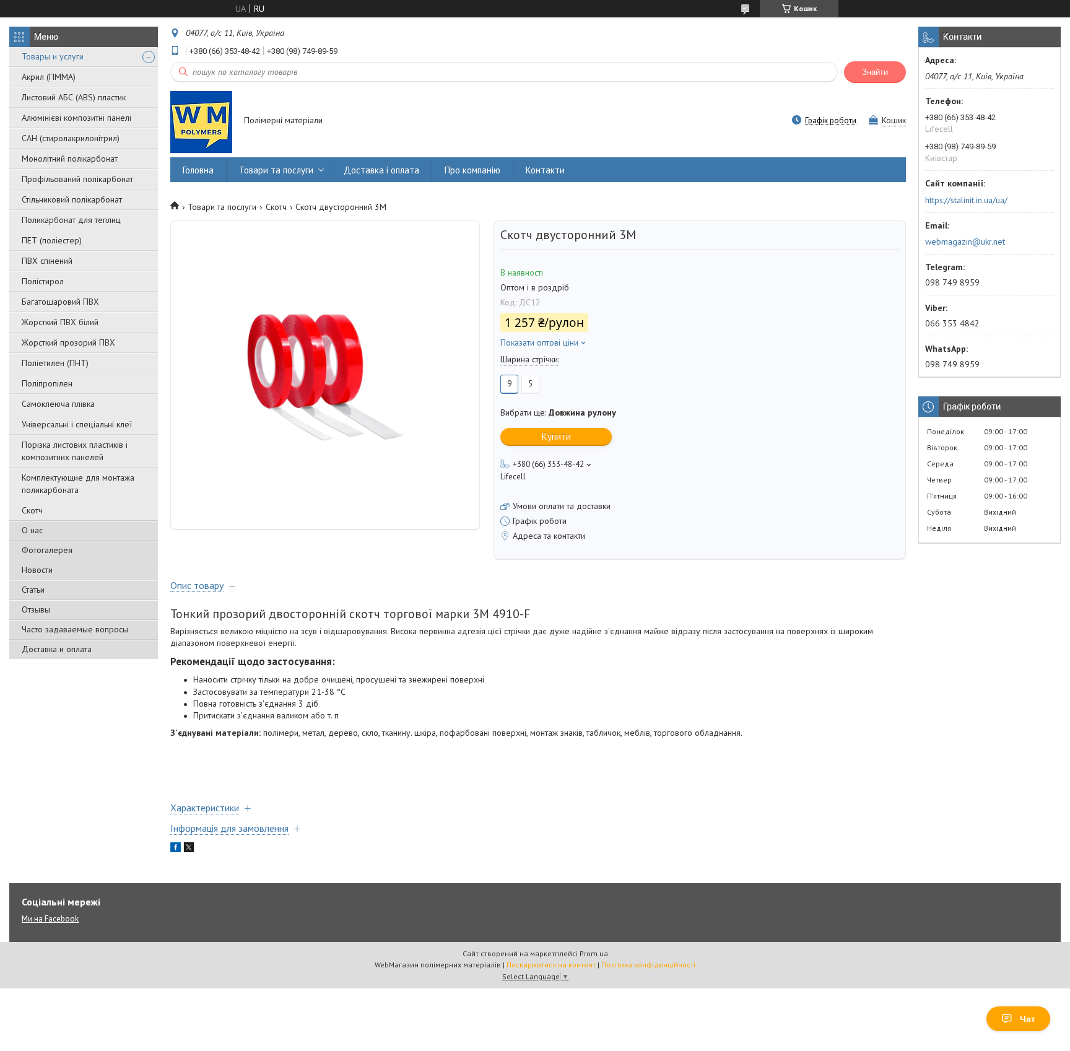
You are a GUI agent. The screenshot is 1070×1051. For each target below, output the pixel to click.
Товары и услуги (53, 56)
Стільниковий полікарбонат (72, 199)
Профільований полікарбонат (77, 179)
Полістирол (43, 281)
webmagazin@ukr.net (965, 241)
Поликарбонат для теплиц (71, 219)
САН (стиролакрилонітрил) (71, 138)
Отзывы (36, 609)
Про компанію (472, 170)
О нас (32, 530)
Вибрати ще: (558, 412)
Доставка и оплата (57, 649)
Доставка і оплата (381, 170)
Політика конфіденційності (648, 964)
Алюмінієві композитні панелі (76, 117)
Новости (37, 569)
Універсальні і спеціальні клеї (77, 424)
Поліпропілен (47, 383)
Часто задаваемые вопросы (75, 629)
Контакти (545, 170)
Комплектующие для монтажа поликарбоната (78, 483)
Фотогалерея (47, 550)
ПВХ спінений (47, 260)
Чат (1027, 1019)
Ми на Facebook (50, 919)
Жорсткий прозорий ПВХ (68, 342)
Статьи (33, 589)
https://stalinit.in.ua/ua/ (966, 200)
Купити (556, 436)
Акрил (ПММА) (49, 76)
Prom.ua (594, 953)
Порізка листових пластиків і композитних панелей (75, 451)
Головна (198, 170)
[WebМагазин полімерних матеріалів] (201, 121)
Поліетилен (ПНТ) (55, 363)
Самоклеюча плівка (58, 403)
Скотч (32, 510)
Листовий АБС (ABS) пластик (74, 97)
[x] (189, 849)
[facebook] (175, 849)
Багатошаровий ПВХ (60, 301)
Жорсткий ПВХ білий (60, 322)
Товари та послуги (276, 170)
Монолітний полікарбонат (70, 158)
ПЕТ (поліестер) (52, 240)
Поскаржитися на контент (551, 964)
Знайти (875, 72)
